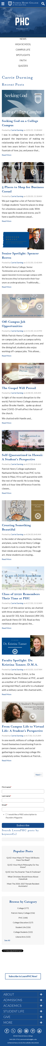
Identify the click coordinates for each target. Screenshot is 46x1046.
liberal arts (23, 937)
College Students (23, 932)
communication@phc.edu (28, 1039)
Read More (6, 155)
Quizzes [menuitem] (23, 65)
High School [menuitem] (23, 44)
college (23, 908)
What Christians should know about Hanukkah (23, 877)
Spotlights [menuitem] (23, 55)
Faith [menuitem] (23, 60)
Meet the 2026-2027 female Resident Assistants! (23, 885)
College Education (23, 922)
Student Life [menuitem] (13, 1011)
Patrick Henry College (23, 913)
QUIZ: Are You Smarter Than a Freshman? (23, 872)
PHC (23, 918)
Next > (38, 774)
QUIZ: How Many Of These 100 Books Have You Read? (23, 858)
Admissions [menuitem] (12, 1000)
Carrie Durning (17, 130)
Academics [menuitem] (12, 1005)
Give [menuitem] (6, 1017)
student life (23, 927)
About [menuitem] (8, 994)
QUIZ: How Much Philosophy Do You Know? (23, 866)
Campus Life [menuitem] (23, 49)
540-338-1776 (14, 1039)
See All (7, 940)
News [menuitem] (23, 39)
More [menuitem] (8, 1022)
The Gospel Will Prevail (19, 388)
